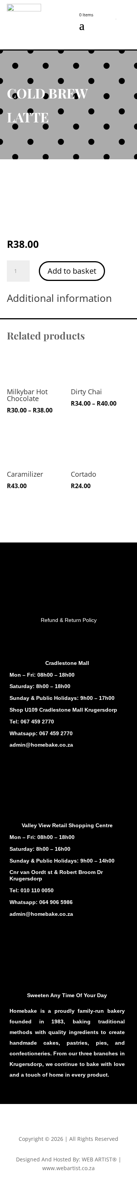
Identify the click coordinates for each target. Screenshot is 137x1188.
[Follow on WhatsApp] (49, 778)
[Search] (105, 19)
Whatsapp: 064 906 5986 (41, 902)
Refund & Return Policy (69, 620)
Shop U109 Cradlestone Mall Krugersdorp (63, 710)
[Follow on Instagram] (33, 778)
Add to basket (72, 271)
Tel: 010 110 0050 (32, 890)
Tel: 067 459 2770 (32, 722)
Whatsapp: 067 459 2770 (41, 733)
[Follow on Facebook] (18, 778)
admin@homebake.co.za (41, 745)
